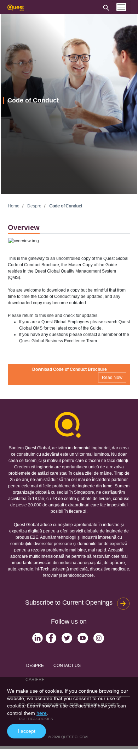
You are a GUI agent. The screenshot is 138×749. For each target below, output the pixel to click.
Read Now (112, 377)
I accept (26, 731)
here (41, 713)
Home (13, 206)
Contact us (67, 665)
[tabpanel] (69, 104)
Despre (34, 206)
